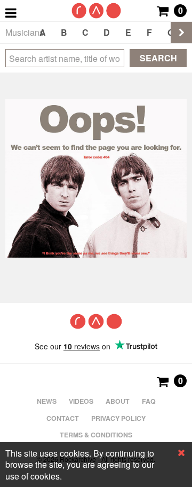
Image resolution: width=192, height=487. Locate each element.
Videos (81, 401)
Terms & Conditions (96, 435)
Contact (62, 418)
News (47, 401)
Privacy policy (118, 418)
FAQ (149, 401)
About (118, 401)
